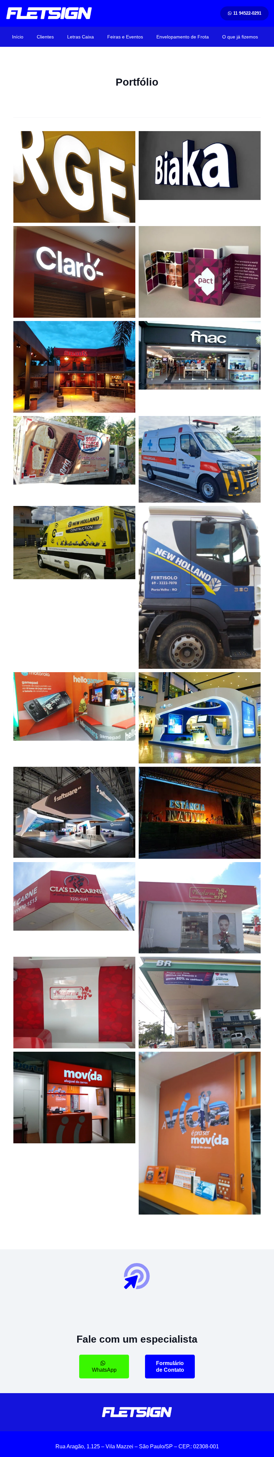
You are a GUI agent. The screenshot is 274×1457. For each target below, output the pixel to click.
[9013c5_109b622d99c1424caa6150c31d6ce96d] (74, 812)
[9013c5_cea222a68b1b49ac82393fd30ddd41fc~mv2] (74, 542)
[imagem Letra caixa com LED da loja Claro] (74, 271)
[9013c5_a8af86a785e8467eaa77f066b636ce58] (199, 717)
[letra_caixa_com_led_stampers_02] (74, 176)
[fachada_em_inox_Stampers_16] (199, 1133)
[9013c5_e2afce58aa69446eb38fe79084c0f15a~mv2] (74, 706)
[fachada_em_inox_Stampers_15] (74, 1097)
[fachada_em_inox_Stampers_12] (199, 907)
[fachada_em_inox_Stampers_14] (199, 1002)
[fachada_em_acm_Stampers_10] (74, 366)
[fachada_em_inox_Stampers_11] (74, 896)
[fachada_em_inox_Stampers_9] (199, 812)
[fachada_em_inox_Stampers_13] (74, 1002)
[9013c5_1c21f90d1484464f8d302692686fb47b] (199, 271)
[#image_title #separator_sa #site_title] (49, 13)
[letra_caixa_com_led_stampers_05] (199, 165)
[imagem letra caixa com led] (199, 355)
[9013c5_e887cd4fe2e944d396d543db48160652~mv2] (74, 450)
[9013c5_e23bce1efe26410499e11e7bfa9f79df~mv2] (199, 459)
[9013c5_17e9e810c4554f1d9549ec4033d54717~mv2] (199, 587)
